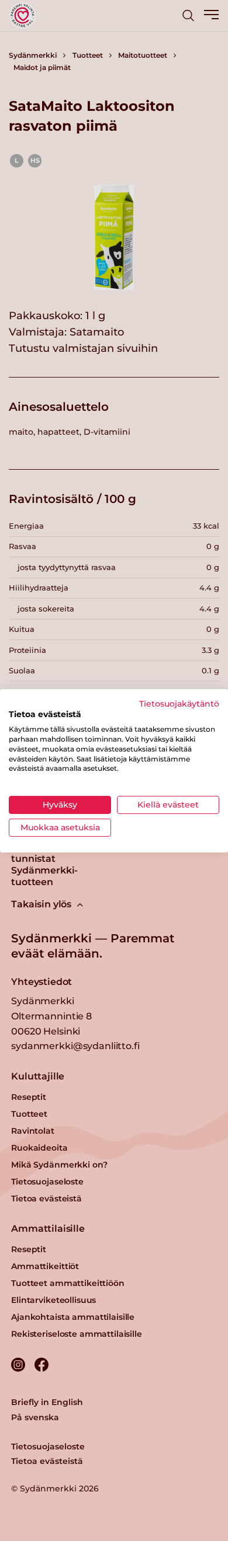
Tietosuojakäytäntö (179, 703)
